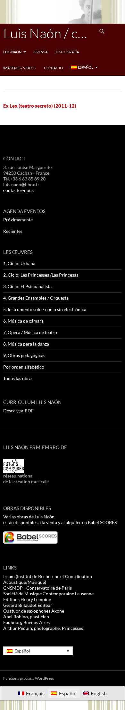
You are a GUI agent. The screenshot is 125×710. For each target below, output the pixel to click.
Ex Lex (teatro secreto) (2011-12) (39, 106)
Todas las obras (18, 378)
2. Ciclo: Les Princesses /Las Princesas (40, 275)
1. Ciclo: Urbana (19, 263)
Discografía (67, 52)
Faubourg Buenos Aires (26, 622)
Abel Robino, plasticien (26, 616)
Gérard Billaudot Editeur (27, 605)
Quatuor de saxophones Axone (33, 611)
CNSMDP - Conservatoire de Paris (37, 588)
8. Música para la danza (26, 344)
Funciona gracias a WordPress (28, 678)
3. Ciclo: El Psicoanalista (27, 286)
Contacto (53, 68)
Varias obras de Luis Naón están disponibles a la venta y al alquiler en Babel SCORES (60, 519)
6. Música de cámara (23, 321)
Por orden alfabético (23, 367)
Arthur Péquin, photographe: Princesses (43, 628)
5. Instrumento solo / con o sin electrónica (44, 309)
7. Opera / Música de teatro (30, 332)
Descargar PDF (18, 410)
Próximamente (18, 219)
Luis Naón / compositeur (48, 33)
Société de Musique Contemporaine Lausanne (48, 593)
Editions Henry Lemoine (27, 599)
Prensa (40, 52)
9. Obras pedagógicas (24, 355)
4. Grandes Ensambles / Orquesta (36, 298)
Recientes (12, 231)
